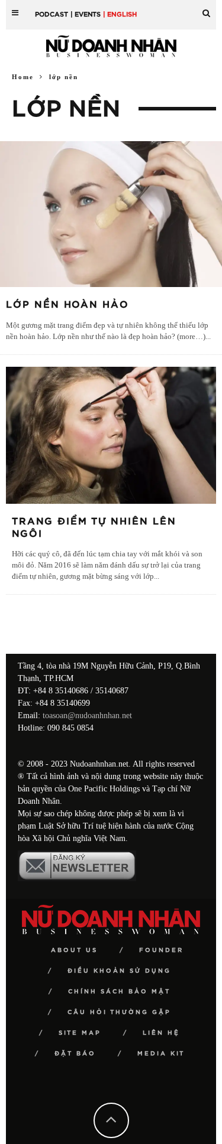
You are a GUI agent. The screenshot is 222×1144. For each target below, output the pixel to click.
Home (23, 76)
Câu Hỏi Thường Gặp (119, 1012)
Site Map (80, 1033)
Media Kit (161, 1054)
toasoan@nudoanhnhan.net (87, 715)
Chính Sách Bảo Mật (119, 992)
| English (120, 14)
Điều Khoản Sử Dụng (119, 971)
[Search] (206, 8)
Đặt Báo (75, 1054)
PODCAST (51, 14)
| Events (85, 14)
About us (74, 950)
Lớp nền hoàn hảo (67, 304)
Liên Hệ (161, 1033)
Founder (161, 950)
